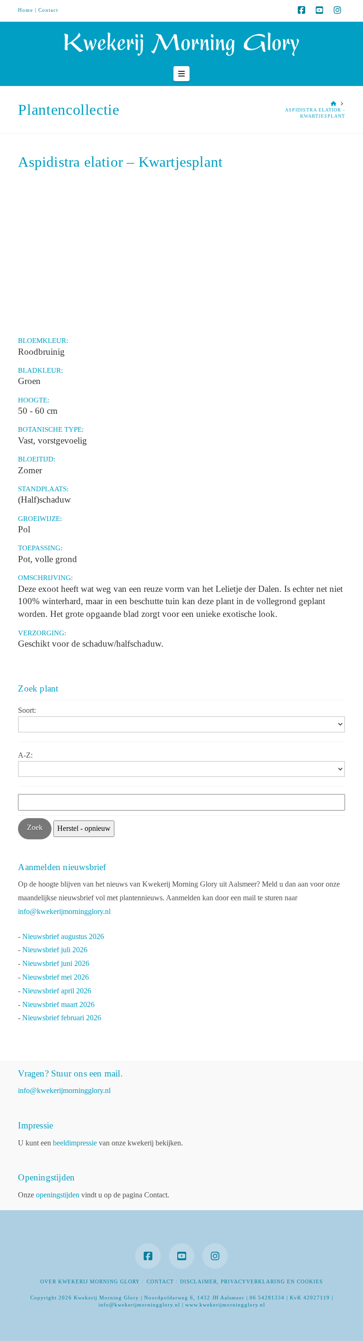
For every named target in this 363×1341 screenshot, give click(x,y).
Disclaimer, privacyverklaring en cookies (251, 1281)
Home (25, 10)
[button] (181, 73)
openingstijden (57, 1195)
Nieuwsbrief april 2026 (56, 991)
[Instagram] (337, 10)
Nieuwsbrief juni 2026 (55, 963)
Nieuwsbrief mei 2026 (55, 977)
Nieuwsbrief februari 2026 (61, 1018)
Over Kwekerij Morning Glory (90, 1281)
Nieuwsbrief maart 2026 (58, 1004)
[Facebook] (301, 10)
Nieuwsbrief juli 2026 (54, 950)
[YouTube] (319, 10)
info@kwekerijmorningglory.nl (64, 911)
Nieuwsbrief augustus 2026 (63, 936)
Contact (48, 10)
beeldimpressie (75, 1143)
